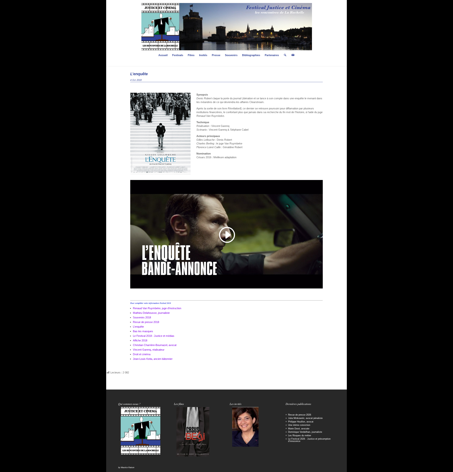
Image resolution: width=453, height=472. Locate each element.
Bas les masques (143, 331)
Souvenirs (231, 55)
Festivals (177, 55)
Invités (203, 55)
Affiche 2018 (140, 340)
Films (191, 55)
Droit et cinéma (141, 354)
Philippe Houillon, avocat (300, 421)
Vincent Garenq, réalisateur (148, 349)
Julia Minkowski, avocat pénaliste (305, 418)
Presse (216, 55)
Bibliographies (251, 55)
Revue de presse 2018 (146, 322)
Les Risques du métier (299, 435)
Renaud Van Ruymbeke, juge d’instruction (157, 308)
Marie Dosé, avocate (298, 428)
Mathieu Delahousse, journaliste (151, 312)
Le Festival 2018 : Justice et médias (153, 335)
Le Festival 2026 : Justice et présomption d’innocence (309, 439)
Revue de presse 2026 (299, 414)
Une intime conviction (299, 425)
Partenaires (272, 55)
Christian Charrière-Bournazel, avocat (154, 345)
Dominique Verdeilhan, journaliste (305, 432)
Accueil (163, 55)
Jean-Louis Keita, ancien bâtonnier (153, 358)
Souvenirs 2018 (142, 317)
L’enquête (138, 326)
